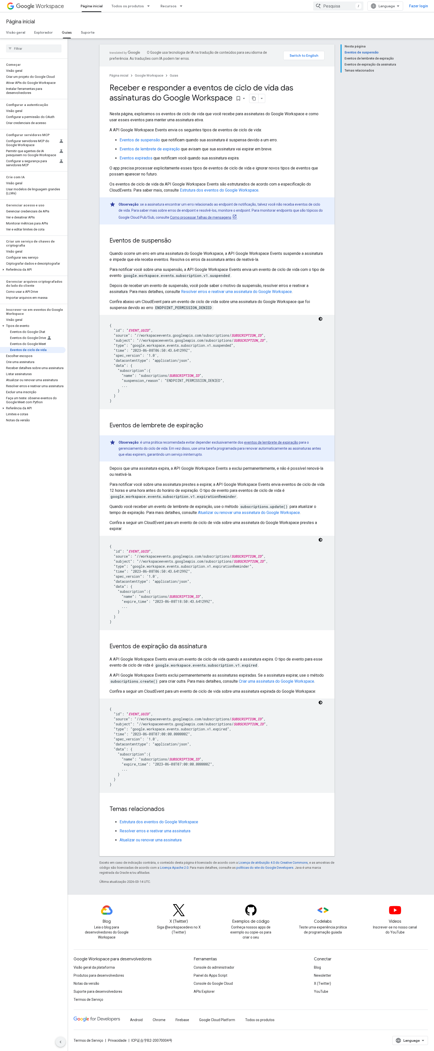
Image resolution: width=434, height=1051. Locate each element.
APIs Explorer (204, 991)
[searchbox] (34, 48)
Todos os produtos (128, 6)
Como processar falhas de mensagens (200, 217)
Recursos (168, 6)
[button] (33, 270)
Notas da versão (86, 983)
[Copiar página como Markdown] (253, 98)
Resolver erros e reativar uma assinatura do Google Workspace (236, 291)
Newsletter (322, 975)
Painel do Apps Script (210, 975)
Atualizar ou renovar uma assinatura (151, 840)
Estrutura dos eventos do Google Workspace (219, 190)
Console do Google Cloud (213, 983)
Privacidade (117, 1040)
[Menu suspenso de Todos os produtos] (150, 6)
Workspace (50, 6)
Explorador (43, 32)
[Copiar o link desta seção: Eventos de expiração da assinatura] (212, 647)
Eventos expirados (136, 158)
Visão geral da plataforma (94, 967)
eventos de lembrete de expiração (271, 442)
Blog (317, 967)
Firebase (182, 1020)
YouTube (321, 991)
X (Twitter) (322, 983)
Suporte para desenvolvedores (98, 991)
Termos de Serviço (88, 1000)
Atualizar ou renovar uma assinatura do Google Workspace (249, 512)
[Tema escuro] (320, 319)
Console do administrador (214, 967)
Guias (67, 32)
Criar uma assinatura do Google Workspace (276, 681)
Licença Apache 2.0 (174, 867)
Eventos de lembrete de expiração (150, 149)
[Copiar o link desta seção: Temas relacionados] (170, 809)
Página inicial (91, 6)
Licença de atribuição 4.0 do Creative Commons (273, 862)
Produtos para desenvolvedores (99, 975)
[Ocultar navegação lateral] (61, 1042)
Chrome (159, 1020)
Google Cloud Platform (217, 1020)
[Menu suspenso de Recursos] (183, 6)
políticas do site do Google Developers (264, 867)
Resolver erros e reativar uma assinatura (155, 831)
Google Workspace (149, 75)
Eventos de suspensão (140, 140)
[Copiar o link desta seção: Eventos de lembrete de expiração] (208, 426)
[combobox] (338, 6)
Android (136, 1020)
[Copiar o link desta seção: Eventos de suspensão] (176, 241)
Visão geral (15, 32)
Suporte (88, 32)
